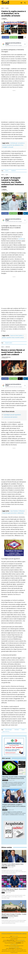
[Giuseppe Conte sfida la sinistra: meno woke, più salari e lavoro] (14, 856)
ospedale (20, 239)
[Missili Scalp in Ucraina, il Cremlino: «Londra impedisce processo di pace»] (14, 906)
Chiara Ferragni (8, 729)
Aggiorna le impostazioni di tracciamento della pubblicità (14, 933)
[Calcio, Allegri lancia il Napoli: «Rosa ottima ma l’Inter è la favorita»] (14, 881)
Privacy (13, 936)
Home (2, 8)
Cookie (17, 936)
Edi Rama (17, 729)
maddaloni (13, 170)
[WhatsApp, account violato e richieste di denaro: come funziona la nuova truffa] (14, 768)
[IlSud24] (11, 2)
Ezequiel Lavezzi (8, 342)
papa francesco (6, 731)
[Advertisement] (14, 105)
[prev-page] (3, 818)
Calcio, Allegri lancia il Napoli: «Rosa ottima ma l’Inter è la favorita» (14, 890)
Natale (23, 729)
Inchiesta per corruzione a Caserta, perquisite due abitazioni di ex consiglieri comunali (13, 145)
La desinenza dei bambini (10, 417)
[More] (25, 37)
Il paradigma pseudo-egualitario (12, 414)
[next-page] (5, 818)
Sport (7, 174)
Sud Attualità (5, 780)
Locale (7, 8)
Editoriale (8, 347)
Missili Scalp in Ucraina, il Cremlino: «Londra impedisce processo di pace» (14, 915)
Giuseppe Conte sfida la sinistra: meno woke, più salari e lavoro (12, 865)
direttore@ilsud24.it (21, 940)
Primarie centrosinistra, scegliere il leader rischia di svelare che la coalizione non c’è (13, 806)
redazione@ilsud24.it (14, 944)
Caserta (6, 170)
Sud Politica (5, 809)
